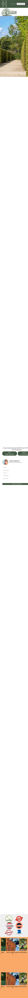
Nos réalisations (9, 453)
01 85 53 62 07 (2, 4)
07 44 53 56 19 (5, 4)
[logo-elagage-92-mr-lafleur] (9, 12)
